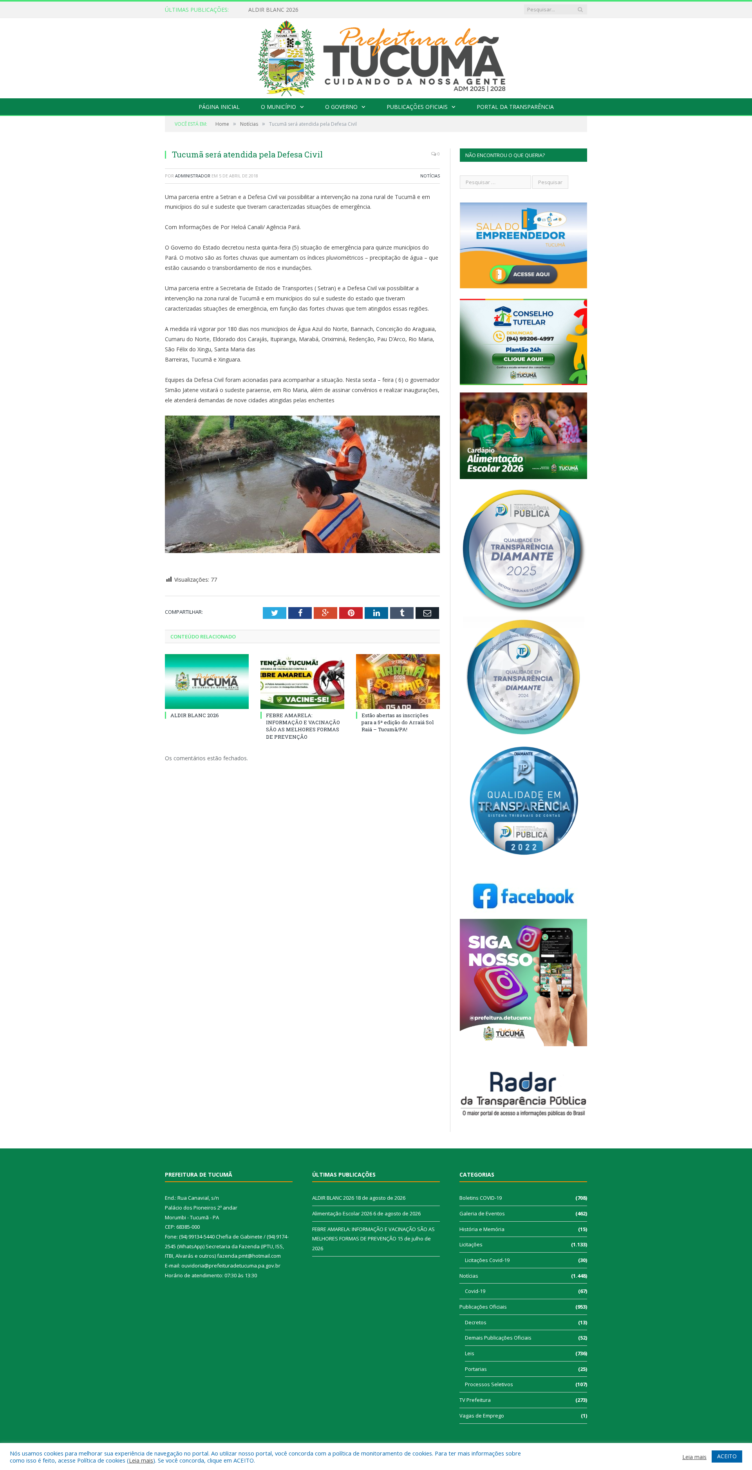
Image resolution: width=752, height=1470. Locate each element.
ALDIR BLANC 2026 (194, 715)
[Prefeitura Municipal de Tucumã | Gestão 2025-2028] (376, 56)
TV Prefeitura (475, 1399)
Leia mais (141, 1460)
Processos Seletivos (489, 1384)
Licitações (471, 1244)
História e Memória (481, 1229)
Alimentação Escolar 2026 (281, 9)
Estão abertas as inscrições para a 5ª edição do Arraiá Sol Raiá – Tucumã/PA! (398, 722)
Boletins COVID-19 (480, 1197)
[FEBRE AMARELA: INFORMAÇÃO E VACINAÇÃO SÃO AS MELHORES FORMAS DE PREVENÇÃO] (302, 681)
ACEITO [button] (727, 1456)
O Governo (341, 106)
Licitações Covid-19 (487, 1260)
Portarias (476, 1368)
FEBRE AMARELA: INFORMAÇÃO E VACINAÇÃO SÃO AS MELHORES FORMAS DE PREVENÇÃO (303, 726)
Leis (469, 1353)
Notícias (430, 176)
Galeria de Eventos (482, 1213)
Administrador (192, 176)
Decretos (475, 1322)
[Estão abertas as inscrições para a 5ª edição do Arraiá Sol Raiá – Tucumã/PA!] (398, 681)
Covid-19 (475, 1291)
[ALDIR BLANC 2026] (207, 681)
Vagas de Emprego (481, 1415)
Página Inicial (219, 106)
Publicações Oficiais (417, 106)
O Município (278, 106)
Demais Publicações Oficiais (498, 1337)
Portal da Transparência (515, 106)
